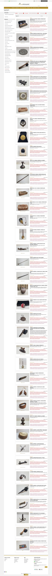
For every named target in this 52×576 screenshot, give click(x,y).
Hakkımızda (34, 7)
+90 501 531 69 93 (36, 560)
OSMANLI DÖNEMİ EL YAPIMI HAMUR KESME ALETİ (38, 527)
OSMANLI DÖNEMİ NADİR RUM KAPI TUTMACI (37, 457)
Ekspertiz (28, 7)
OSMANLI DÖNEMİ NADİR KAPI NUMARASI (36, 47)
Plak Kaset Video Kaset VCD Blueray (9, 28)
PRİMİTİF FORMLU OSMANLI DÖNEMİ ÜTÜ (36, 345)
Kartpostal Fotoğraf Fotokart (8, 25)
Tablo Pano (6, 34)
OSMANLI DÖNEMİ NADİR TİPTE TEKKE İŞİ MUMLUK (38, 76)
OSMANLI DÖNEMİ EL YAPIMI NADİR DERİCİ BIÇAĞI (38, 485)
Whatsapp (36, 561)
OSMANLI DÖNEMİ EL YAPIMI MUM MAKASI (37, 443)
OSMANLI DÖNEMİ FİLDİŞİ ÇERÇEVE (36, 146)
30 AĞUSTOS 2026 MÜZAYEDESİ (9, 14)
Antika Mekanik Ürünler (8, 22)
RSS (14, 562)
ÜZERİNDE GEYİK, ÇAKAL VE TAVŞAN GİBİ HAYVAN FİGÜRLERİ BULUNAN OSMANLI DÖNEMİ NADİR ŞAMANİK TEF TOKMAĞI (38, 62)
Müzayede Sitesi (29, 573)
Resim (6, 64)
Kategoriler (17, 7)
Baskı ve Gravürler (7, 67)
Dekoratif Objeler (7, 37)
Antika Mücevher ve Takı (8, 61)
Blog (31, 7)
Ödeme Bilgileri (26, 561)
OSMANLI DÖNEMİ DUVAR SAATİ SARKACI (36, 359)
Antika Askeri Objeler (7, 31)
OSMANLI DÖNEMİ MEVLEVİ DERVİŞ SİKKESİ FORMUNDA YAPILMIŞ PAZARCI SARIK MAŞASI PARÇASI (37, 328)
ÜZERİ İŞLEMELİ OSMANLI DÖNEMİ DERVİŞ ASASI (38, 174)
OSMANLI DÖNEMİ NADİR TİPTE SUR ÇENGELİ (37, 513)
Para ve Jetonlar (7, 43)
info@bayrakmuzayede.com (38, 562)
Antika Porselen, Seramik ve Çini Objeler (10, 52)
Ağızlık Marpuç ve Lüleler (8, 46)
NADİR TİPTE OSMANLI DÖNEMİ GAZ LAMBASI (37, 160)
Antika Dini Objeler (7, 70)
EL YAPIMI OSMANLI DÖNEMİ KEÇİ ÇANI (36, 471)
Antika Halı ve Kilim (7, 58)
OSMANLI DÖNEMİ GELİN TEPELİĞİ (35, 313)
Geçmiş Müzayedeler (23, 7)
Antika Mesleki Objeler (8, 55)
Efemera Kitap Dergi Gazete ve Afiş (9, 40)
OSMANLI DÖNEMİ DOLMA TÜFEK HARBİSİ (37, 257)
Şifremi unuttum (16, 561)
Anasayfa (13, 7)
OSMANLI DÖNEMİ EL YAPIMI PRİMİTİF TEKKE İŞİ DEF (38, 429)
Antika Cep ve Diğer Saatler (8, 49)
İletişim (38, 7)
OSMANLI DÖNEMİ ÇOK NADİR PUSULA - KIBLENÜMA (38, 33)
